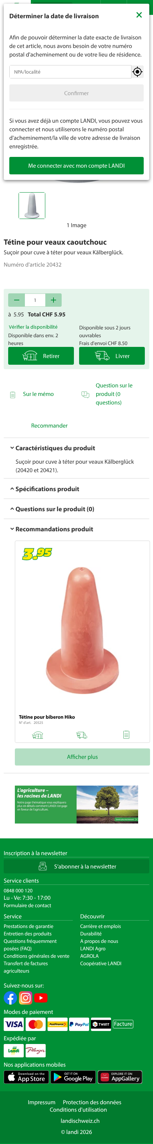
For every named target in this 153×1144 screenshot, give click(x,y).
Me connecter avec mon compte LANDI (76, 165)
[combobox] (70, 71)
